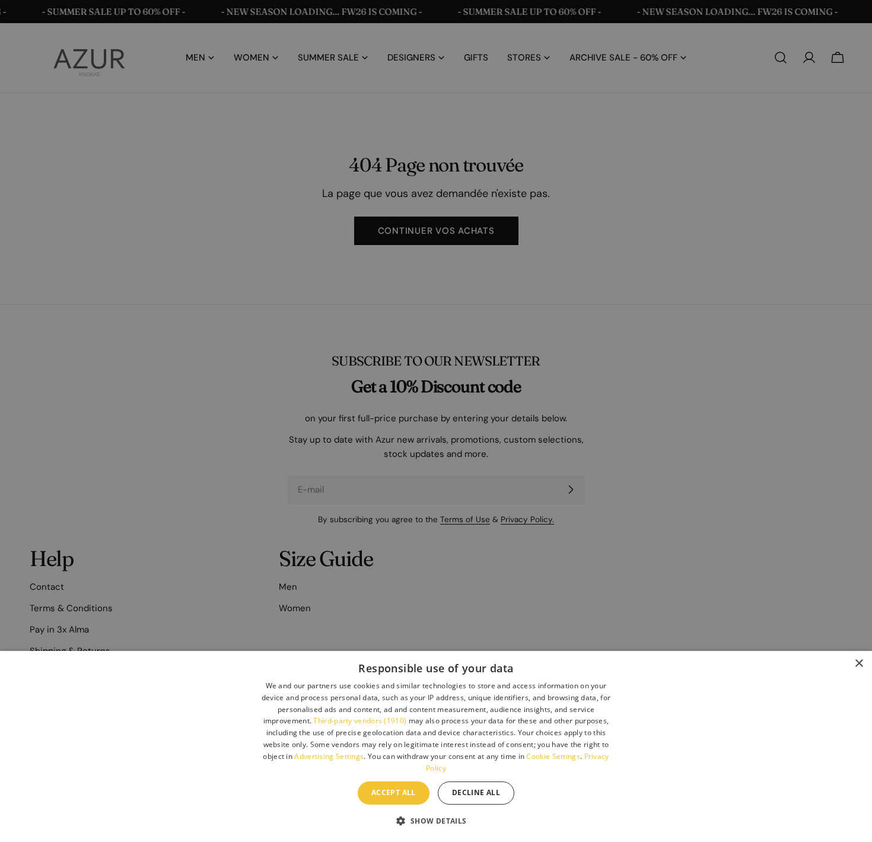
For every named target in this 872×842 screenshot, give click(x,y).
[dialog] (436, 746)
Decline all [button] (476, 792)
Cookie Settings (553, 756)
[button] (435, 821)
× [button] (858, 663)
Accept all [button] (393, 792)
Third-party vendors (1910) (359, 721)
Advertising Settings (329, 756)
